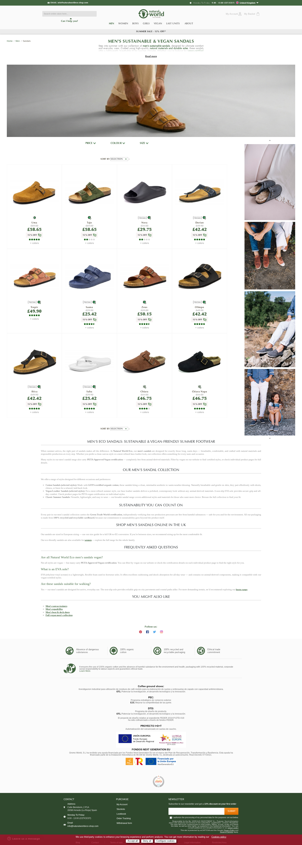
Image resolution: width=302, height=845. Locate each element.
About (189, 23)
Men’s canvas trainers (56, 606)
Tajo (89, 222)
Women (123, 23)
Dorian (199, 222)
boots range (241, 589)
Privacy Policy (229, 830)
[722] (89, 193)
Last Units (173, 23)
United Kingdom (248, 3)
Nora (144, 222)
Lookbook (121, 814)
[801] (199, 362)
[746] (144, 277)
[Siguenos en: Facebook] (147, 631)
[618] (34, 277)
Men (112, 24)
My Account (122, 804)
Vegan (158, 23)
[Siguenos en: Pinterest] (140, 631)
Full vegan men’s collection (59, 615)
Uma (34, 222)
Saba (89, 391)
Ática (34, 391)
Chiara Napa (199, 391)
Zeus (144, 307)
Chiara (144, 391)
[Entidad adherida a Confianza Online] (143, 781)
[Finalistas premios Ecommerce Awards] (159, 782)
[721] (34, 193)
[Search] (93, 13)
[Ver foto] (270, 182)
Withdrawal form (124, 823)
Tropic (34, 307)
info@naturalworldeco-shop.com (73, 2)
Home (10, 41)
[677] (199, 193)
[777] (89, 277)
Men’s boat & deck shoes (58, 612)
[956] (144, 362)
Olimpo (199, 307)
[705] (89, 361)
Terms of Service (226, 832)
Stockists (121, 809)
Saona (89, 307)
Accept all (133, 841)
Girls (146, 23)
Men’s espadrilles (54, 609)
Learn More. (85, 671)
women (88, 540)
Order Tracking (124, 818)
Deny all (147, 841)
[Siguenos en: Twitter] (154, 631)
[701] (144, 193)
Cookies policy (218, 837)
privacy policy (233, 828)
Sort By (105, 159)
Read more (151, 56)
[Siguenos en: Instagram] (161, 631)
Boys (135, 23)
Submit (231, 811)
